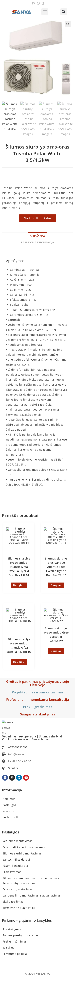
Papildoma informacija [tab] (37, 242)
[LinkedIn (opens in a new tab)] (42, 3)
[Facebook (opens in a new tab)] (33, 3)
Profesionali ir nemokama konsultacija (37, 699)
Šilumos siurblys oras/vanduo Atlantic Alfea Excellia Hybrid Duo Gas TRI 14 (19, 567)
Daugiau (18, 585)
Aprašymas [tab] (37, 235)
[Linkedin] (19, 778)
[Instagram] (12, 778)
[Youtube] (26, 778)
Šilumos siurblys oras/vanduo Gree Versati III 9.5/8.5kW (56, 634)
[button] (44, 11)
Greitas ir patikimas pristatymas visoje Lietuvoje (37, 683)
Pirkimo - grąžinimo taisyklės (27, 920)
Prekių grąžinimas (37, 707)
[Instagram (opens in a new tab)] (38, 3)
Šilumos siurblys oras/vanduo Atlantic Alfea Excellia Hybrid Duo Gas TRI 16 (56, 567)
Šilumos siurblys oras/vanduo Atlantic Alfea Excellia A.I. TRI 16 (19, 645)
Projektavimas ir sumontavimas (37, 692)
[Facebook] (5, 778)
